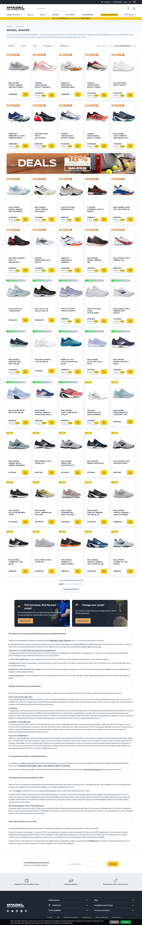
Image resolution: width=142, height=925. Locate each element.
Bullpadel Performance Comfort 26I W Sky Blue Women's (121, 413)
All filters (63, 46)
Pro (130, 2)
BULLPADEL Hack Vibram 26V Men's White (41, 210)
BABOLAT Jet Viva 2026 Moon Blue (69, 362)
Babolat (67, 640)
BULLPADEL (32, 766)
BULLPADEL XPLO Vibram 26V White (121, 311)
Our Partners (116, 917)
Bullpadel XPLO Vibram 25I (121, 259)
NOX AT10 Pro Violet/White (68, 310)
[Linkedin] (17, 911)
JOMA (57, 766)
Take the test (25, 621)
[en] (134, 2)
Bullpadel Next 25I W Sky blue (17, 411)
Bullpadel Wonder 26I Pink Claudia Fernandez (67, 513)
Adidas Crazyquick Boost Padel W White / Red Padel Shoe (95, 85)
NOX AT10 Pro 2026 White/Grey (94, 311)
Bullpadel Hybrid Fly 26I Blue (16, 562)
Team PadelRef (117, 2)
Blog (125, 2)
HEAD (40, 766)
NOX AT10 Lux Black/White (41, 310)
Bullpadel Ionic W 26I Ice (43, 561)
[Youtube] (12, 911)
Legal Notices (87, 917)
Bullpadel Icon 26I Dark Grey (121, 462)
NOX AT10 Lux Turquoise (15, 310)
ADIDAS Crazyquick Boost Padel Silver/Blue (67, 136)
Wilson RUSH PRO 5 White (120, 84)
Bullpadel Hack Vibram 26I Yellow (43, 512)
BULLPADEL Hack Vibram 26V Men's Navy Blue (121, 136)
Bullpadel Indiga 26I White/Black (67, 463)
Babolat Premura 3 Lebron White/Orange (68, 260)
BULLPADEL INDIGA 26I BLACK (95, 462)
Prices (23, 46)
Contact (49, 917)
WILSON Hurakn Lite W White (43, 360)
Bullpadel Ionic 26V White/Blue (121, 208)
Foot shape (48, 46)
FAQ (58, 917)
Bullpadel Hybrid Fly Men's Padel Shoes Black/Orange (68, 562)
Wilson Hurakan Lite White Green (94, 412)
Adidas (61, 640)
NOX (45, 766)
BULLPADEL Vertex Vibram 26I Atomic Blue (95, 562)
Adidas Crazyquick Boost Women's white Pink (43, 85)
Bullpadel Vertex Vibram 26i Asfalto (94, 512)
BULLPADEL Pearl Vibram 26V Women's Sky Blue (15, 210)
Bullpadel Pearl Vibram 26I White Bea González (15, 85)
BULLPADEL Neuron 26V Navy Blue (15, 362)
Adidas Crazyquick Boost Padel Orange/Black (94, 136)
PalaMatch (107, 2)
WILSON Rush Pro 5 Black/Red (41, 136)
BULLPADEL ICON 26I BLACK (43, 462)
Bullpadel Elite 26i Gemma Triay (17, 512)
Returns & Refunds (102, 917)
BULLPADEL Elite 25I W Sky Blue (94, 362)
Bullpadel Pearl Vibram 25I (94, 260)
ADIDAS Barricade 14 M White (42, 260)
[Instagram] (21, 911)
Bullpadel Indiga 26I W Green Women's (17, 463)
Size (34, 46)
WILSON (67, 766)
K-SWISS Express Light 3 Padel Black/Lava (95, 210)
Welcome (10, 26)
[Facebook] (8, 911)
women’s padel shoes (92, 769)
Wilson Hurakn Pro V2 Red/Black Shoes (17, 260)
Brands (11, 46)
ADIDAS (51, 766)
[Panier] (134, 8)
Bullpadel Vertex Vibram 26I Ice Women (121, 512)
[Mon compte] (128, 8)
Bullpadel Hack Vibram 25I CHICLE (69, 412)
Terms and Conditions (71, 917)
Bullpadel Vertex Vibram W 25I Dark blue (43, 412)
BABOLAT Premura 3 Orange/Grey (68, 85)
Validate (112, 864)
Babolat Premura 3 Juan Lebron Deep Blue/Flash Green (17, 136)
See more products (71, 589)
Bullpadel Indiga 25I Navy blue (121, 362)
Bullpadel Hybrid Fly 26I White (120, 562)
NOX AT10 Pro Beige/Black (68, 208)
